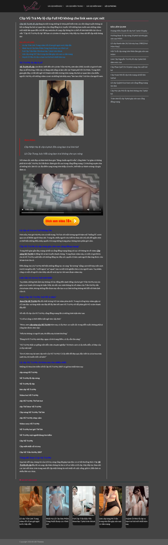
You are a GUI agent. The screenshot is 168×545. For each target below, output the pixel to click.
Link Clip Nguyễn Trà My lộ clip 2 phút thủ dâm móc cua (128, 60)
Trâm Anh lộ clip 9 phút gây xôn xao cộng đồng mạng (128, 100)
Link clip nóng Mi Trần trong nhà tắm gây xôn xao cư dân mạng (47, 54)
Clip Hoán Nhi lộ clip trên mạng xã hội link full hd (128, 76)
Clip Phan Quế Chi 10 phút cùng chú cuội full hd (129, 68)
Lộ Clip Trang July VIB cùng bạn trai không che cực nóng (53, 153)
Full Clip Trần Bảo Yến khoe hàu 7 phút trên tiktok (42, 51)
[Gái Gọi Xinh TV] (31, 6)
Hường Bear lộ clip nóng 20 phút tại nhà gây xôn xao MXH (129, 37)
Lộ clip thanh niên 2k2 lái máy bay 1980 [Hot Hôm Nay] (129, 45)
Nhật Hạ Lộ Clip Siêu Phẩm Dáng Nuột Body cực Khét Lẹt (45, 48)
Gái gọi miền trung (74, 6)
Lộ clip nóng (110, 6)
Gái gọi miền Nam (93, 6)
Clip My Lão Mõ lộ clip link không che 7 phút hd (129, 92)
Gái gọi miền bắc (55, 6)
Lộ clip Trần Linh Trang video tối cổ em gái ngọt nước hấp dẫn (46, 45)
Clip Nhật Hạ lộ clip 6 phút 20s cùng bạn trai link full (51, 146)
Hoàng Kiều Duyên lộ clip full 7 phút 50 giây (129, 30)
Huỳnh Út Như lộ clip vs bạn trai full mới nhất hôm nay (43, 57)
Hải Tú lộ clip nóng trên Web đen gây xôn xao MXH (129, 53)
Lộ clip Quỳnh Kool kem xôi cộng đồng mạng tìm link (129, 84)
